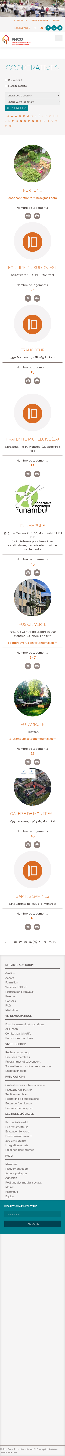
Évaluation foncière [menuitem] (17, 1131)
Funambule (32, 525)
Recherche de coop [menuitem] (17, 1052)
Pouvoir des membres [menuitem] (19, 1038)
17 (20, 942)
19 (30, 942)
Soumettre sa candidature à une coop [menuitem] (28, 1066)
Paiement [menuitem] (11, 996)
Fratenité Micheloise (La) (32, 439)
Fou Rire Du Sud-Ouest (32, 267)
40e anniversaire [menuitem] (15, 1140)
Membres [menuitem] (11, 1164)
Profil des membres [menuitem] (17, 1057)
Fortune (32, 190)
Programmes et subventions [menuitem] (23, 1061)
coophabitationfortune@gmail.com (32, 198)
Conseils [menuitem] (10, 1001)
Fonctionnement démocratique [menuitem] (24, 1024)
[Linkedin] (59, 28)
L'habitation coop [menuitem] (16, 1070)
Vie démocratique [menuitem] (18, 1015)
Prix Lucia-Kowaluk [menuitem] (17, 1122)
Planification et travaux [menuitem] (19, 991)
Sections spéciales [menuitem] (19, 1113)
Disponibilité (15, 80)
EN (41, 28)
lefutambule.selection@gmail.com (32, 738)
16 (15, 942)
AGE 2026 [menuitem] (11, 1029)
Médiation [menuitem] (11, 1010)
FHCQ (18, 40)
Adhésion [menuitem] (11, 1178)
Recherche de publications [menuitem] (22, 1098)
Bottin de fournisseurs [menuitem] (19, 1103)
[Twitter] (54, 28)
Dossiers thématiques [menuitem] (18, 1108)
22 (45, 942)
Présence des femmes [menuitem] (19, 1149)
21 (40, 942)
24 (54, 942)
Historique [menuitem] (11, 1191)
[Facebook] (48, 28)
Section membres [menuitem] (16, 1094)
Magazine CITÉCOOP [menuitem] (18, 1089)
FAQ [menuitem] (8, 1005)
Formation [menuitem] (11, 982)
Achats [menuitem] (9, 978)
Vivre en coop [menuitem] (15, 1044)
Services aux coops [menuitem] (19, 965)
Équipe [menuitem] (9, 1196)
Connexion (20, 20)
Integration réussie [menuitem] (16, 1145)
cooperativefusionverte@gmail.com (32, 642)
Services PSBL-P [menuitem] (15, 987)
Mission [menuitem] (9, 1187)
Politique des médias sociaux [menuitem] (23, 1182)
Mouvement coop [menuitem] (16, 1168)
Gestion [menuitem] (10, 973)
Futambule (32, 724)
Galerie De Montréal (32, 813)
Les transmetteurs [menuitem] (16, 1127)
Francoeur (32, 350)
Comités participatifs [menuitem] (18, 1033)
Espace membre (40, 20)
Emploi (56, 20)
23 (50, 942)
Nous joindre (22, 28)
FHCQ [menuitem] (9, 1155)
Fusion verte (32, 624)
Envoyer (32, 1223)
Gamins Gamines (32, 896)
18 (25, 942)
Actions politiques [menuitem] (16, 1173)
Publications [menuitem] (15, 1076)
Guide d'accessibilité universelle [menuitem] (25, 1085)
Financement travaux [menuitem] (18, 1136)
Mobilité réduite (17, 85)
